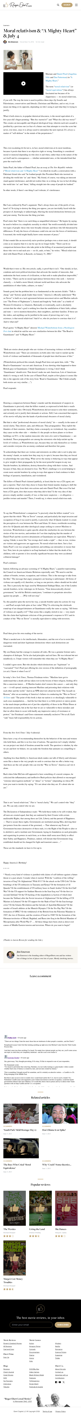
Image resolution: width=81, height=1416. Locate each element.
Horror (31, 1358)
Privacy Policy (60, 1411)
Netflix (57, 1346)
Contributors (59, 1378)
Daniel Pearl (62, 73)
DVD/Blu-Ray (34, 1369)
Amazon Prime (34, 1346)
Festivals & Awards (36, 1387)
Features (32, 1378)
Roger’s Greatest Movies (12, 1343)
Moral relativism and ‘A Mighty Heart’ (22, 170)
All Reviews (7, 1346)
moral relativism (62, 86)
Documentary (34, 1352)
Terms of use (47, 1411)
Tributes (6, 1387)
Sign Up (6, 1357)
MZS (5, 1378)
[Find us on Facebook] (56, 1382)
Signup (67, 5)
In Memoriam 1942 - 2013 (22, 1401)
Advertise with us (61, 1375)
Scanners (6, 25)
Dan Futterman (60, 77)
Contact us (59, 1372)
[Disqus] (40, 1060)
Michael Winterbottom (47, 327)
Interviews (7, 1384)
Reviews (6, 1369)
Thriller (57, 1358)
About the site (60, 1369)
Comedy (32, 1349)
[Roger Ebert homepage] (17, 5)
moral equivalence (54, 89)
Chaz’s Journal (8, 1372)
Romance (58, 1349)
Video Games (34, 1372)
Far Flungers (8, 1381)
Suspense (58, 1355)
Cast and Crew (8, 1349)
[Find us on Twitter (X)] (64, 1382)
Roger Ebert (33, 1384)
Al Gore (6, 697)
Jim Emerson (13, 42)
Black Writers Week (36, 1375)
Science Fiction (60, 1352)
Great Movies (8, 1375)
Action (31, 1343)
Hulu (31, 1361)
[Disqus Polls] (40, 1007)
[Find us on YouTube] (60, 1382)
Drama (31, 1355)
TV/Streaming (34, 1381)
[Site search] (58, 5)
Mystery (58, 1343)
